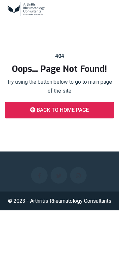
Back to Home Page (62, 110)
